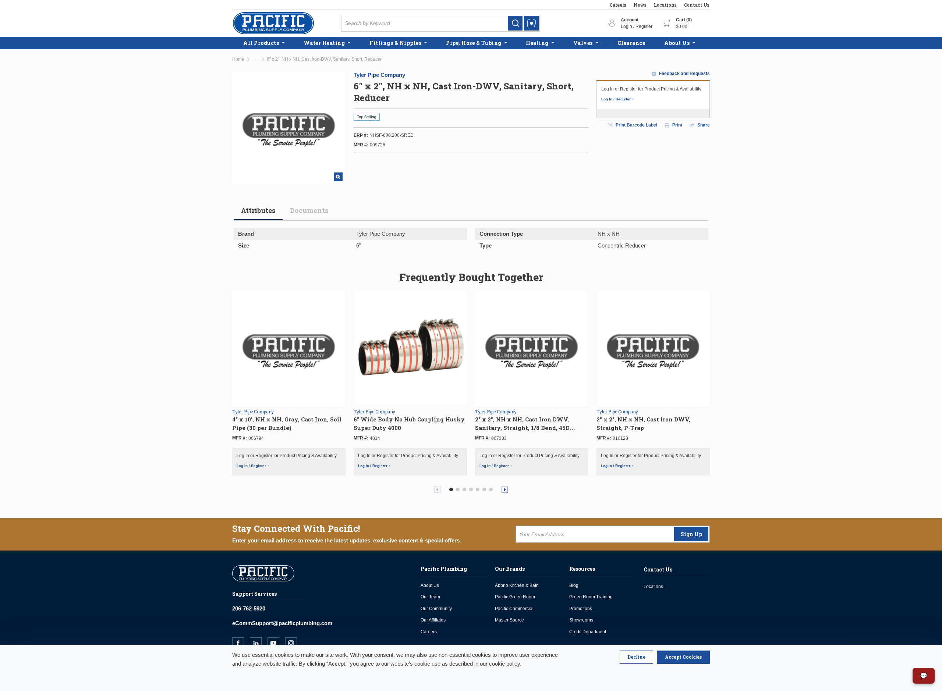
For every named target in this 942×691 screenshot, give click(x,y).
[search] (515, 23)
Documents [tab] (309, 210)
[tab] (258, 213)
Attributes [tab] (258, 210)
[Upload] (531, 23)
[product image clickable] (289, 348)
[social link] (241, 643)
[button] (451, 489)
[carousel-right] (504, 489)
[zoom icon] (338, 176)
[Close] (636, 657)
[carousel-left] (437, 489)
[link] (515, 23)
